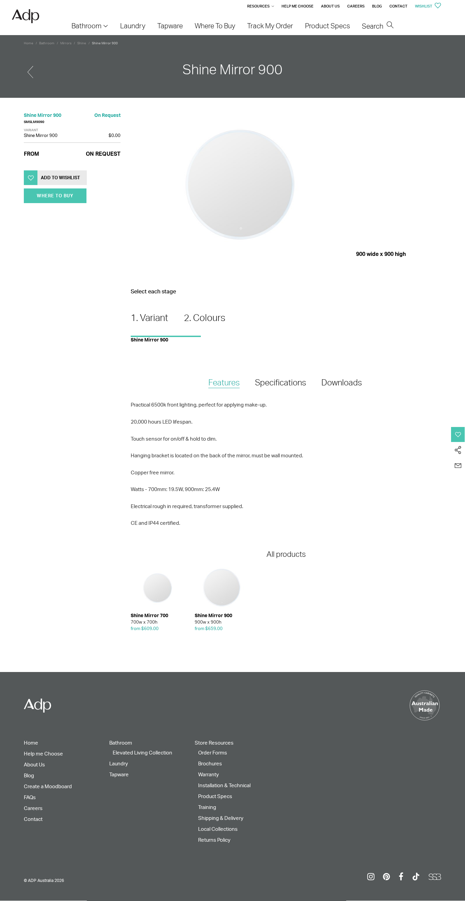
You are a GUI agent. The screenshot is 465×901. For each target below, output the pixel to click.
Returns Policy (214, 840)
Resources (258, 6)
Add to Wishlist (60, 177)
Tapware (119, 774)
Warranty (208, 774)
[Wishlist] (458, 434)
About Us (330, 6)
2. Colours (204, 317)
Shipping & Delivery (220, 818)
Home (28, 43)
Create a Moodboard (48, 786)
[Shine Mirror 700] (30, 69)
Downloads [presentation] (341, 382)
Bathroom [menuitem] (86, 25)
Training (207, 807)
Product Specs (215, 796)
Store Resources (214, 742)
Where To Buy (55, 195)
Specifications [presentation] (280, 382)
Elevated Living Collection (142, 752)
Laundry (118, 763)
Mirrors (65, 43)
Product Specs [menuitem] (327, 25)
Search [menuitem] (373, 26)
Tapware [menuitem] (170, 25)
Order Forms (212, 752)
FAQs (30, 797)
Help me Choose (298, 6)
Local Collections (218, 829)
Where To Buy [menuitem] (215, 25)
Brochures (210, 763)
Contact (398, 6)
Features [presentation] (224, 382)
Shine (81, 43)
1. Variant (149, 317)
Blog (377, 6)
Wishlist (424, 6)
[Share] (458, 450)
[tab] (224, 382)
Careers (356, 6)
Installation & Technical (224, 785)
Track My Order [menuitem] (270, 25)
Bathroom (46, 43)
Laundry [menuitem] (132, 25)
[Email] (458, 465)
